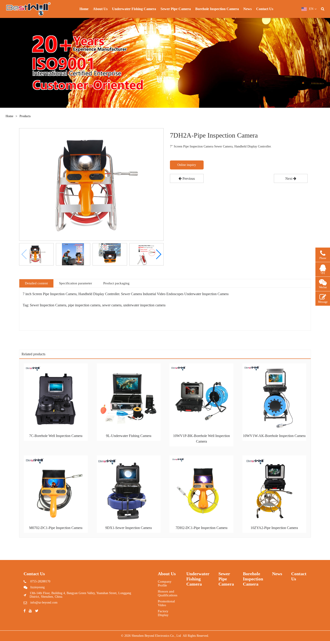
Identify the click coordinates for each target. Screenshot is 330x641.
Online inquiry (186, 165)
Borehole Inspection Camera (217, 9)
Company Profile (165, 583)
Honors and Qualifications (167, 593)
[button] (158, 254)
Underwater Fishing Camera (134, 9)
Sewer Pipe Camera (176, 9)
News (247, 9)
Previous (188, 178)
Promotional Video (166, 603)
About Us (100, 9)
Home (83, 9)
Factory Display (163, 613)
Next (289, 178)
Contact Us (264, 9)
